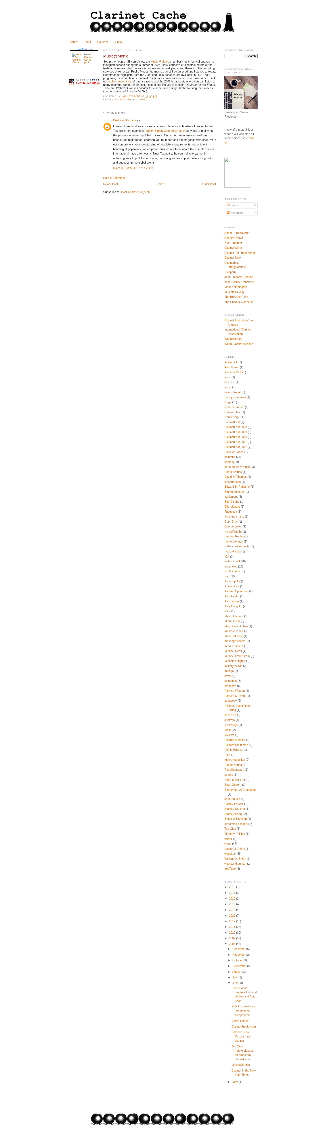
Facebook (230, 511)
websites (230, 853)
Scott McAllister (234, 779)
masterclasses (233, 631)
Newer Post (110, 184)
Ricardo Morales (234, 739)
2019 (232, 887)
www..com (84, 49)
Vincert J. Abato (234, 848)
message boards (235, 641)
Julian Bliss (231, 586)
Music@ (160, 61)
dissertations (232, 481)
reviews (229, 735)
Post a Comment (114, 178)
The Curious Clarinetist (239, 302)
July (235, 977)
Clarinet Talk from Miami (240, 252)
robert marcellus (234, 759)
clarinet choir (232, 412)
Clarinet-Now (232, 257)
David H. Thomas (235, 476)
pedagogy (230, 700)
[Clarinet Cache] (237, 186)
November (239, 954)
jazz (227, 576)
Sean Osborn (232, 784)
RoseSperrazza (234, 769)
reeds (227, 730)
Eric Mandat (232, 506)
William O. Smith (235, 858)
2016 (232, 898)
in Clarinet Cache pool (88, 58)
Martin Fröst (232, 621)
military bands (233, 666)
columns (229, 456)
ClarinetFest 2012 (235, 447)
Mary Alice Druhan (236, 626)
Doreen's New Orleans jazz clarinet (241, 1036)
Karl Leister (231, 601)
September (239, 966)
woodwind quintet (235, 863)
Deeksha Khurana (124, 120)
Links (118, 42)
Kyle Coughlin (233, 606)
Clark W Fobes (233, 452)
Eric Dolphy (231, 501)
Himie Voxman (233, 541)
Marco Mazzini (233, 616)
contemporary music (237, 466)
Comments (236, 212)
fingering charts (234, 516)
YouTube (230, 868)
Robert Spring (233, 764)
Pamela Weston (234, 690)
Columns (103, 42)
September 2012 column (240, 789)
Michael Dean (233, 651)
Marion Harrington (235, 286)
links (227, 611)
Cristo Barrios (233, 472)
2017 (232, 892)
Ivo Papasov (232, 571)
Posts (233, 205)
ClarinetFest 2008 (235, 427)
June (235, 983)
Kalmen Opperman (236, 591)
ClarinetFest (232, 422)
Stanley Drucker (234, 808)
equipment (231, 496)
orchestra (230, 686)
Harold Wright (233, 531)
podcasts (230, 715)
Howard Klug (232, 551)
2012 (232, 921)
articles (229, 382)
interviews (230, 566)
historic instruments (237, 546)
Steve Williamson (235, 818)
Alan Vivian (231, 367)
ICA (226, 556)
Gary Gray (231, 521)
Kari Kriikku (231, 596)
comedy (229, 462)
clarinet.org (231, 417)
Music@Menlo (240, 1064)
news (227, 676)
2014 (232, 909)
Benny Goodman (235, 397)
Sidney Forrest (233, 804)
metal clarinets (233, 646)
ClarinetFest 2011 (235, 442)
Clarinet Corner (233, 247)
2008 (232, 944)
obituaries (230, 680)
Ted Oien (230, 828)
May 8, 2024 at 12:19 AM (133, 168)
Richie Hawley (233, 749)
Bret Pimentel (233, 243)
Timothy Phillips (234, 833)
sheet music (232, 798)
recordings (231, 725)
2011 (232, 926)
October (237, 960)
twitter (228, 839)
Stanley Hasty (233, 814)
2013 (232, 915)
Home (73, 42)
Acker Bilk (231, 362)
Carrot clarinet (240, 1020)
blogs (227, 402)
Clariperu (230, 272)
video (227, 843)
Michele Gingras (234, 661)
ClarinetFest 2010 (235, 437)
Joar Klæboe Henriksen (239, 282)
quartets (229, 720)
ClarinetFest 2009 (235, 432)
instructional (232, 561)
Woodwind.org (233, 338)
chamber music (234, 407)
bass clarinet (232, 392)
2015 (232, 904)
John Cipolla (232, 581)
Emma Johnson (234, 491)
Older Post (209, 184)
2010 (232, 932)
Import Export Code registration (165, 130)
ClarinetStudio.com (243, 1026)
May (235, 1081)
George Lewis (233, 526)
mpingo (229, 670)
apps (227, 377)
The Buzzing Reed (236, 296)
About (87, 42)
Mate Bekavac (233, 636)
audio (144, 99)
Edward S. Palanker (237, 486)
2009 (232, 938)
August (237, 971)
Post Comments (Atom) (136, 192)
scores (228, 774)
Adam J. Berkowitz (236, 233)
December (239, 949)
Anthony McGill (126, 99)
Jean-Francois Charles (238, 277)
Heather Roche (233, 536)
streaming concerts (236, 823)
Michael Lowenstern (237, 656)
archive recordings (120, 81)
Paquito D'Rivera (235, 695)
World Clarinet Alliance (238, 344)
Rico (227, 754)
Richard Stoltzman (236, 745)
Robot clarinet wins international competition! (243, 1011)
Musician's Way (234, 292)
